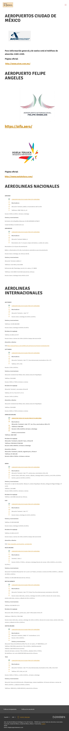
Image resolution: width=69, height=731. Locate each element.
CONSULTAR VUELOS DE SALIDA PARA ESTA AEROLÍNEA (26, 199)
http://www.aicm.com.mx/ (17, 63)
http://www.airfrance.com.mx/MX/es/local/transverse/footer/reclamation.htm (28, 346)
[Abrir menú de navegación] (65, 5)
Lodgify (43, 724)
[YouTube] (58, 717)
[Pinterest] (62, 717)
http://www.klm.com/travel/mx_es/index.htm (20, 544)
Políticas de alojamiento (10, 709)
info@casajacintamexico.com (15, 727)
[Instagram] (60, 717)
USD (13, 717)
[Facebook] (56, 717)
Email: (5, 727)
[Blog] (53, 717)
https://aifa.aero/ (18, 126)
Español (6, 717)
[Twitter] (64, 717)
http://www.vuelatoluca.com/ (19, 176)
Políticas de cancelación (27, 709)
